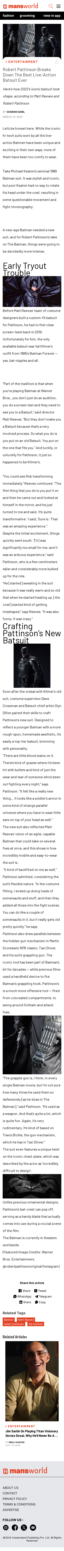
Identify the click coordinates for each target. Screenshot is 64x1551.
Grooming (27, 16)
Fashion (8, 16)
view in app (51, 16)
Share (26, 1291)
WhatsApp (24, 1296)
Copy (42, 1302)
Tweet (42, 1291)
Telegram (45, 1296)
